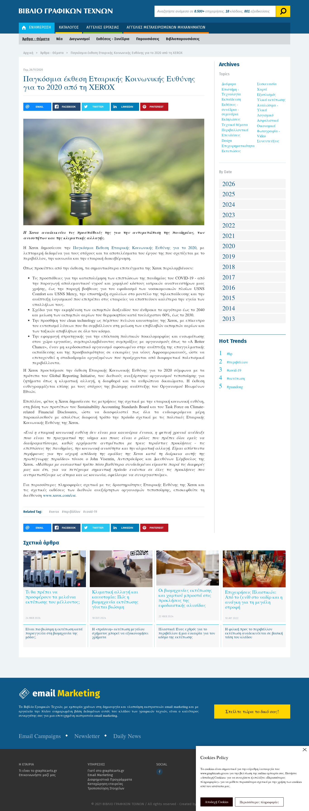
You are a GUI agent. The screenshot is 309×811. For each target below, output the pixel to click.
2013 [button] (228, 318)
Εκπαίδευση (231, 99)
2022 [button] (228, 225)
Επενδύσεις (231, 135)
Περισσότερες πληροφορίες (259, 802)
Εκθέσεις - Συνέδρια (112, 39)
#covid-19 (90, 512)
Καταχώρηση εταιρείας (105, 784)
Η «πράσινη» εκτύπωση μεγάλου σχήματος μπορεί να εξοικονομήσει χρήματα (120, 633)
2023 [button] (228, 214)
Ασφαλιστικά (268, 120)
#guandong (235, 386)
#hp (229, 353)
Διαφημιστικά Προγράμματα (110, 779)
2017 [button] (228, 277)
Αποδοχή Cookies (216, 802)
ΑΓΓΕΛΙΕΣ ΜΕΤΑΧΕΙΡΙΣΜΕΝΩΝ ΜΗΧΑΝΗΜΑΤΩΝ (166, 27)
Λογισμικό (265, 115)
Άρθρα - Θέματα (36, 39)
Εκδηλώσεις (231, 119)
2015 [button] (228, 297)
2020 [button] (228, 245)
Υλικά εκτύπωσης (271, 99)
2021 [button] (228, 235)
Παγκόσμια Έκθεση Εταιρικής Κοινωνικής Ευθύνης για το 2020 (134, 247)
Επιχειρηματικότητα (238, 145)
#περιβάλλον (71, 512)
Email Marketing (100, 775)
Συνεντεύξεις (268, 140)
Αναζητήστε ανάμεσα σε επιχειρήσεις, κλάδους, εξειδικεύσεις (213, 11)
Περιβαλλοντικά (235, 129)
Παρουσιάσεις (147, 39)
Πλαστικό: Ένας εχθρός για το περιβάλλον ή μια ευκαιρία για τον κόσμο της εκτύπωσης (187, 633)
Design (227, 140)
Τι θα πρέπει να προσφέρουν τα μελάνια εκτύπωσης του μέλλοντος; (53, 597)
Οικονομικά (266, 125)
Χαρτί (262, 89)
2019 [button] (228, 256)
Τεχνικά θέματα (235, 124)
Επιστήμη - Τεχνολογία (231, 91)
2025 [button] (228, 193)
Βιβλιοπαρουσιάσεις (183, 39)
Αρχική (28, 53)
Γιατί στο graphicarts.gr (106, 771)
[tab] (252, 183)
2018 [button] (228, 266)
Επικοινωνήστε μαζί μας (37, 775)
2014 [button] (228, 308)
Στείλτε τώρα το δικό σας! (252, 711)
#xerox (54, 512)
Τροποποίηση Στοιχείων (106, 788)
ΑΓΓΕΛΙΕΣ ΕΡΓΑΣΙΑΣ (102, 27)
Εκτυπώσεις (231, 150)
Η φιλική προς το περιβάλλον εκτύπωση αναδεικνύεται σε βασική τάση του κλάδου (254, 633)
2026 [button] (228, 183)
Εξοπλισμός (266, 94)
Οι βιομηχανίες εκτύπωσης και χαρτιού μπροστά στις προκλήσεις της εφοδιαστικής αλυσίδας (185, 597)
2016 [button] (228, 287)
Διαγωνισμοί (79, 39)
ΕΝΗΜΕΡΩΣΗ (40, 27)
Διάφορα (229, 83)
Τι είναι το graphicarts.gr (38, 771)
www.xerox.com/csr (59, 495)
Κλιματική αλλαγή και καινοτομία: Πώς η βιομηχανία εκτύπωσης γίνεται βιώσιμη (115, 599)
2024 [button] (228, 204)
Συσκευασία (267, 83)
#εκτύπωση (236, 378)
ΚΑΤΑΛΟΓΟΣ (69, 27)
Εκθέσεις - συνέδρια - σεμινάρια (230, 109)
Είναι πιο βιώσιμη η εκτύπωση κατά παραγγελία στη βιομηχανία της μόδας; (54, 633)
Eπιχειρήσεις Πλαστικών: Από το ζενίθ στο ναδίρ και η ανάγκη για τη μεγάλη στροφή (254, 599)
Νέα (59, 39)
